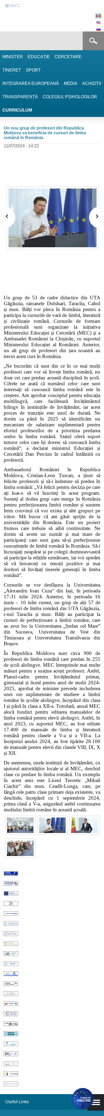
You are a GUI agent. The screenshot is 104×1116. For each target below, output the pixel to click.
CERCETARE (68, 56)
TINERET (11, 70)
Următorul (94, 217)
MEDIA (70, 83)
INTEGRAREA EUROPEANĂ (30, 83)
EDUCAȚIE (39, 56)
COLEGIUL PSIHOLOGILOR (70, 97)
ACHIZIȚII (91, 83)
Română (98, 15)
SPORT (33, 70)
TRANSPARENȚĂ (20, 97)
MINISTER (12, 56)
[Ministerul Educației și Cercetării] (13, 7)
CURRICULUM (17, 110)
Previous (10, 217)
